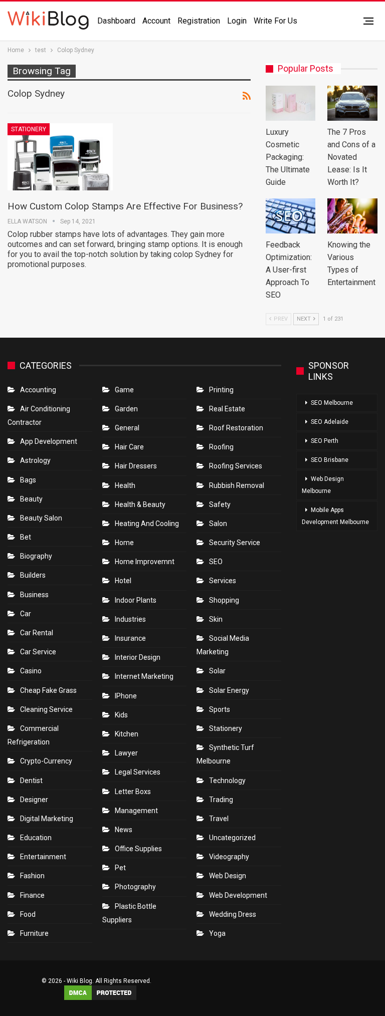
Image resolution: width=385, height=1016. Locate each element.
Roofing (221, 447)
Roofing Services (235, 466)
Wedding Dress (233, 914)
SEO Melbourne (332, 402)
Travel (219, 819)
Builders (33, 575)
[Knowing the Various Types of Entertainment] (352, 215)
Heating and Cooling (147, 524)
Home (124, 543)
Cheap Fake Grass (48, 690)
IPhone (126, 696)
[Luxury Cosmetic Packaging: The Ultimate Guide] (291, 103)
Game (124, 390)
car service (38, 652)
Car (25, 614)
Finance (32, 895)
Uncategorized (232, 838)
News (123, 830)
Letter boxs (133, 792)
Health (125, 485)
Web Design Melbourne (323, 484)
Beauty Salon (41, 518)
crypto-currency (46, 761)
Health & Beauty (140, 504)
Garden (126, 409)
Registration (198, 21)
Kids (121, 715)
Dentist (31, 781)
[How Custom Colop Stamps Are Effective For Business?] (60, 156)
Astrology (35, 460)
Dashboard (116, 21)
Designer (34, 800)
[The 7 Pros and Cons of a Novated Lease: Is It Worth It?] (352, 103)
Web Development (238, 895)
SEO (216, 562)
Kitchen (126, 734)
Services (222, 581)
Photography (135, 887)
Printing (221, 390)
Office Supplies (138, 849)
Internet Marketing (144, 676)
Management (136, 811)
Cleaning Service (46, 709)
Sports (219, 709)
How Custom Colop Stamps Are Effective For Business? (125, 206)
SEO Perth (324, 440)
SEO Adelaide (329, 421)
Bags (28, 480)
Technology (227, 781)
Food (28, 914)
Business (34, 595)
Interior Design (137, 657)
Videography (229, 857)
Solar (217, 671)
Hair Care (129, 447)
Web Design (227, 876)
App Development (48, 441)
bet (25, 537)
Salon (218, 524)
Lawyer (126, 753)
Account (156, 21)
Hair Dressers (136, 466)
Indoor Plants (135, 600)
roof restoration (236, 428)
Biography (36, 556)
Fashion (32, 876)
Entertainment (43, 857)
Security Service (234, 543)
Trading (221, 800)
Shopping (224, 600)
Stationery (28, 129)
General (127, 428)
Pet (120, 868)
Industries (130, 619)
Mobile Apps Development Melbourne (335, 516)
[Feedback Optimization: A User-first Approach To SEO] (291, 215)
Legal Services (137, 772)
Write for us (275, 21)
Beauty (31, 499)
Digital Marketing (46, 819)
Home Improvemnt (144, 562)
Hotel (123, 581)
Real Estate (227, 409)
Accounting (38, 390)
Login (237, 21)
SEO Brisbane (329, 459)
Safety (220, 504)
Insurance (130, 638)
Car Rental (36, 633)
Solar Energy (229, 690)
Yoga (217, 933)
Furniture (34, 933)
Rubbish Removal (236, 485)
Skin (216, 619)
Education (36, 838)
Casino (31, 671)
